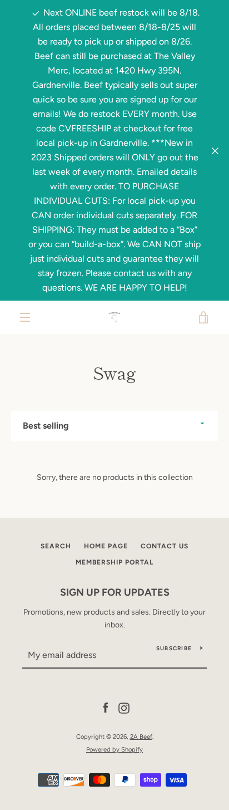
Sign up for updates (115, 592)
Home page (106, 546)
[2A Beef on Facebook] (105, 708)
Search (56, 546)
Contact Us (164, 546)
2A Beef (141, 736)
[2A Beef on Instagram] (124, 708)
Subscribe (174, 648)
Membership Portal (114, 562)
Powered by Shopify (114, 749)
